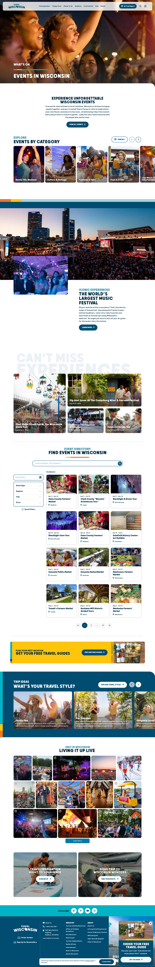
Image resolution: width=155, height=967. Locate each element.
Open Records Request (96, 939)
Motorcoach (70, 938)
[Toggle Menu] (144, 6)
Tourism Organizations (74, 941)
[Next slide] (138, 139)
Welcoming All (93, 935)
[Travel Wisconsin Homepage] (16, 6)
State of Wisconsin (94, 942)
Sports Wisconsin (72, 954)
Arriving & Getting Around (97, 929)
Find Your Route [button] (108, 879)
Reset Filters (30, 509)
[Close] (150, 923)
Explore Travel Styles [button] (111, 685)
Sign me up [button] (44, 879)
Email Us (49, 923)
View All (121, 139)
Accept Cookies (106, 961)
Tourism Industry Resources (75, 926)
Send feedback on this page (51, 938)
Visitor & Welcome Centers (97, 932)
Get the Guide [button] (134, 960)
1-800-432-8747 (51, 927)
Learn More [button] (87, 327)
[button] (128, 6)
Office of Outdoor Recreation (72, 930)
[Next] (109, 625)
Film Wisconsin (71, 935)
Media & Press (71, 944)
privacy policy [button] (90, 960)
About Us (91, 926)
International (71, 947)
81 (103, 625)
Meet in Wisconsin (72, 951)
